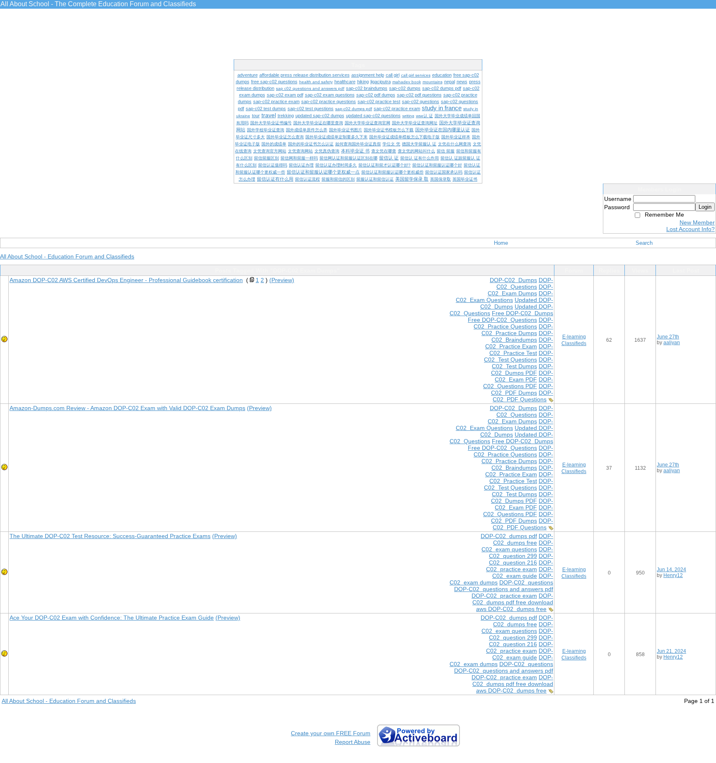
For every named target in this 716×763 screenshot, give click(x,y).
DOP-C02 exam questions (517, 546)
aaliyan (671, 342)
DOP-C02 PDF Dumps (522, 389)
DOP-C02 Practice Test (521, 349)
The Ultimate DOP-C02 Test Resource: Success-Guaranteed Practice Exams (110, 536)
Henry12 (673, 575)
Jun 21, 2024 (671, 651)
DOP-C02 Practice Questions (513, 323)
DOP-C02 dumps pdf (509, 536)
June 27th (668, 337)
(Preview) (281, 280)
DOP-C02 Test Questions (518, 356)
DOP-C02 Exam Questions (504, 296)
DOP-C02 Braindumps (522, 336)
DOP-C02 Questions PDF (518, 382)
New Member (697, 222)
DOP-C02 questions (526, 582)
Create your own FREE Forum (330, 733)
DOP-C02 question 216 (521, 559)
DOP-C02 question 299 (521, 552)
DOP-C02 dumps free (523, 539)
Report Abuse (352, 742)
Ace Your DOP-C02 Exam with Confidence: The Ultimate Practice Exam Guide (112, 617)
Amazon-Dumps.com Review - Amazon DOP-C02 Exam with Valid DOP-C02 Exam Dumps (127, 408)
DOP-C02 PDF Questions (523, 396)
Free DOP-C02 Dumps (522, 313)
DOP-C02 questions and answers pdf (503, 589)
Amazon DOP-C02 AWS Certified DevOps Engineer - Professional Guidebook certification (126, 280)
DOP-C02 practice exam (519, 565)
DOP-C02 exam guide (522, 572)
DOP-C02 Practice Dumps (517, 329)
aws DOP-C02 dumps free (511, 609)
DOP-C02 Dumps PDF (522, 369)
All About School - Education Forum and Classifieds (67, 256)
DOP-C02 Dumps (513, 280)
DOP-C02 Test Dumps (522, 362)
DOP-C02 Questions (524, 283)
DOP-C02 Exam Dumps (520, 290)
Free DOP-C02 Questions (502, 319)
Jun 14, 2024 (671, 569)
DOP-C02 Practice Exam (519, 343)
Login (705, 207)
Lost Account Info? (690, 229)
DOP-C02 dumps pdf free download (512, 599)
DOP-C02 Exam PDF (524, 376)
